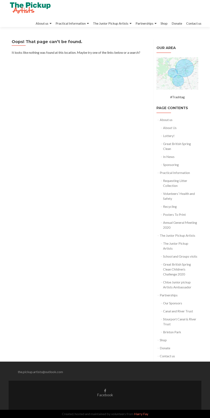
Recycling (170, 206)
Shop (164, 23)
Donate (177, 23)
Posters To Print (174, 214)
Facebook (105, 392)
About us (42, 23)
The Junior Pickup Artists (110, 23)
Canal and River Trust (178, 311)
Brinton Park (172, 332)
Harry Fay (141, 414)
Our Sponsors (172, 303)
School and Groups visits (180, 256)
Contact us (193, 23)
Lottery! (169, 136)
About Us (170, 128)
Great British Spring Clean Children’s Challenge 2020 (177, 269)
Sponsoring (171, 165)
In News (169, 157)
